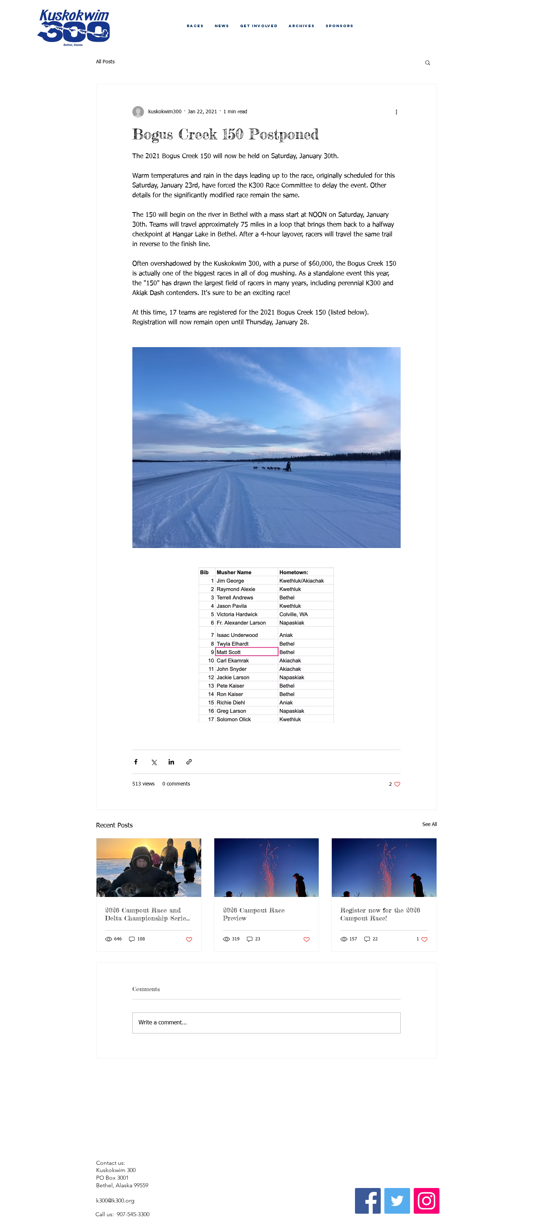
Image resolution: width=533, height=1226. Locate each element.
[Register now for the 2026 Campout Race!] (384, 867)
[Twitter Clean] (411, 1088)
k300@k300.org (115, 1200)
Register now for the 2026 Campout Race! (380, 914)
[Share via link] (189, 761)
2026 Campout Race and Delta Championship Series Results (147, 914)
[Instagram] (426, 1201)
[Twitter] (397, 1201)
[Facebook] (368, 1201)
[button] (427, 62)
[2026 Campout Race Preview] (266, 867)
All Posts (105, 61)
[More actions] (396, 112)
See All (429, 824)
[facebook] (421, 1088)
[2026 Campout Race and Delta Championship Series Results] (148, 867)
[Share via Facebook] (135, 761)
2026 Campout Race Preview (254, 914)
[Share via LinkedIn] (171, 761)
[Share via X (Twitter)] (153, 761)
